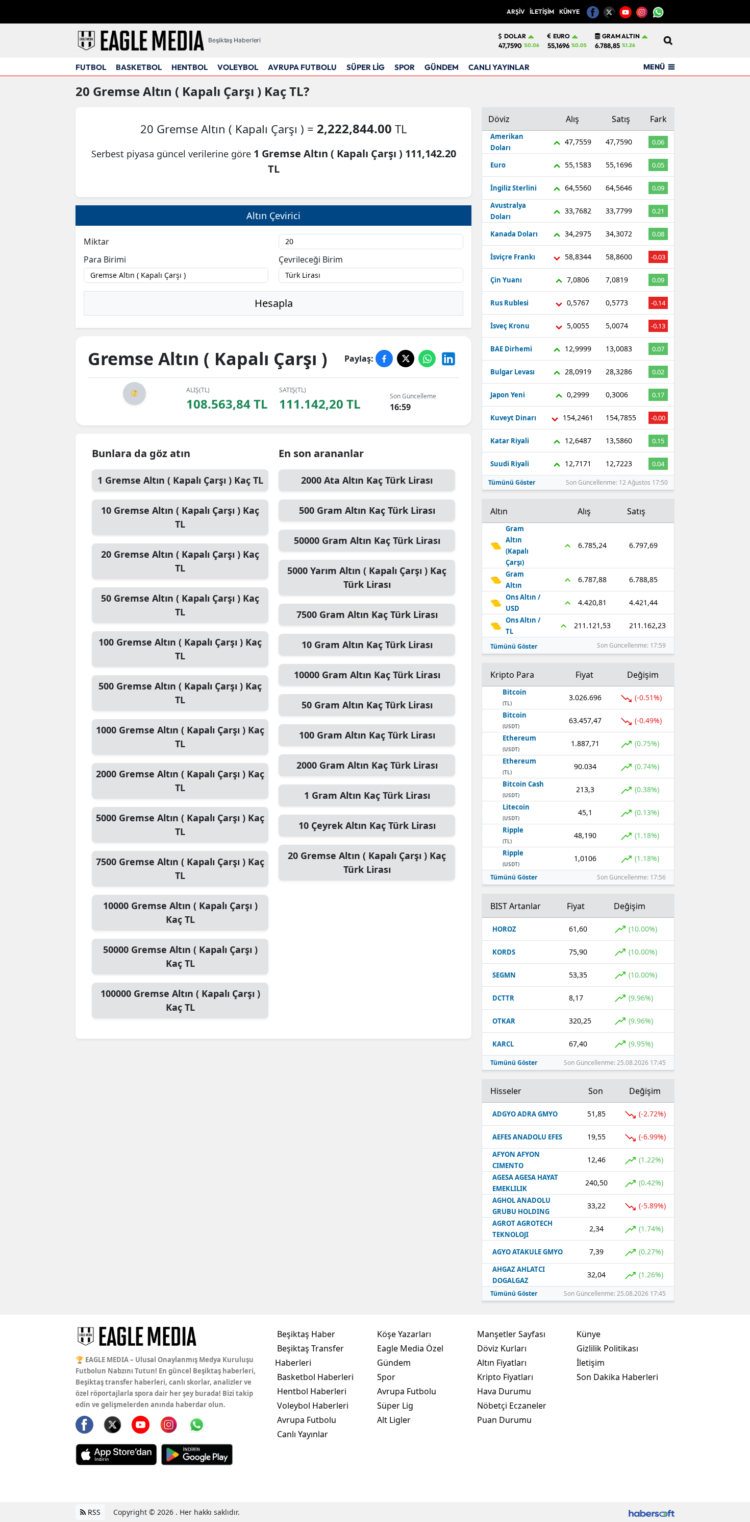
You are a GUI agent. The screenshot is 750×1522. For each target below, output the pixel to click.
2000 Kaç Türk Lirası (367, 480)
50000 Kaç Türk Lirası (367, 540)
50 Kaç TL (180, 605)
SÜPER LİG (365, 67)
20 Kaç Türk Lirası (367, 862)
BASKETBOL (139, 67)
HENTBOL (189, 67)
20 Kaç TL (180, 561)
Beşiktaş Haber (306, 1334)
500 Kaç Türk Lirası (367, 510)
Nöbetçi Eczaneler (511, 1405)
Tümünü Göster (511, 482)
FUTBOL (91, 67)
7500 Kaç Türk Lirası (367, 614)
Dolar (515, 36)
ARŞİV (515, 11)
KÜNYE (569, 11)
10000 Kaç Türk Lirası (367, 675)
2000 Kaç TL (180, 781)
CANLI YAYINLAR (499, 67)
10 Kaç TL (180, 517)
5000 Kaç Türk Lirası (366, 577)
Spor (386, 1377)
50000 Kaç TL (180, 956)
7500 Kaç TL (180, 868)
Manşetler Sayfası (511, 1334)
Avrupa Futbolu (306, 1419)
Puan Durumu (504, 1419)
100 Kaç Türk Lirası (367, 735)
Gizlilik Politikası (607, 1348)
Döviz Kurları (502, 1348)
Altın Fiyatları (502, 1362)
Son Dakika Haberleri (617, 1377)
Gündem (394, 1362)
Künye (589, 1334)
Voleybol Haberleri (312, 1405)
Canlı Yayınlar (302, 1434)
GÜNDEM (441, 67)
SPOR (404, 67)
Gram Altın (621, 36)
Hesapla (274, 303)
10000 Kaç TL (180, 912)
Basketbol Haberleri (315, 1377)
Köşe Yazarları (404, 1334)
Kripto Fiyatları (505, 1377)
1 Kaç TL (180, 480)
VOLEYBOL (237, 67)
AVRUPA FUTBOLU (302, 67)
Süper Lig (395, 1405)
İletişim (591, 1362)
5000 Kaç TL (180, 825)
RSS (93, 1512)
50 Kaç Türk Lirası (367, 705)
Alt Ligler (394, 1419)
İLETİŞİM (542, 11)
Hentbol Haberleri (311, 1391)
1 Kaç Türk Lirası (367, 795)
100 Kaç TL (180, 649)
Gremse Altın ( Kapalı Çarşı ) (177, 91)
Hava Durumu (504, 1391)
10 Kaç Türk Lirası (367, 644)
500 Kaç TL (180, 693)
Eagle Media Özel (410, 1348)
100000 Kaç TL (180, 1000)
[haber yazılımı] (651, 1512)
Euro (561, 36)
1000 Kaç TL (180, 737)
